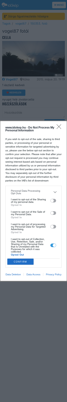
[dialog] (33, 201)
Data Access (33, 274)
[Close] (60, 127)
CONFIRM (20, 261)
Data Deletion (13, 274)
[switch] (53, 200)
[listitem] (33, 192)
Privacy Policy (53, 274)
